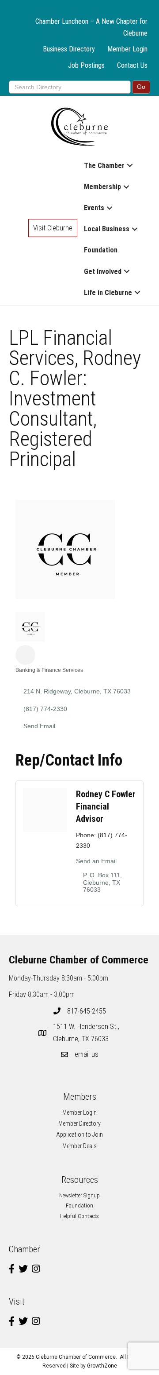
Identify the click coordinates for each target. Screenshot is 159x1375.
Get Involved (102, 271)
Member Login (127, 49)
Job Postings (86, 65)
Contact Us (132, 65)
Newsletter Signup (79, 1195)
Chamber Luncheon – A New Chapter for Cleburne (91, 27)
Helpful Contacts (79, 1216)
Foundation (100, 250)
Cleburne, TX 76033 (87, 1032)
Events (94, 208)
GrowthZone (102, 1366)
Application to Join (79, 1134)
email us (86, 1054)
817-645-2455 (86, 1011)
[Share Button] (25, 655)
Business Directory (69, 49)
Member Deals (79, 1145)
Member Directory (79, 1123)
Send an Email (96, 860)
